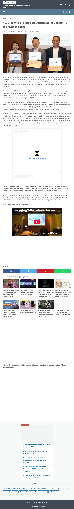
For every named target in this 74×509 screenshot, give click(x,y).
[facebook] (61, 5)
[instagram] (69, 5)
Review (64, 488)
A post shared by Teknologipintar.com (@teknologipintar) (37, 182)
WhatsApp (23, 492)
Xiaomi (7, 492)
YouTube (33, 492)
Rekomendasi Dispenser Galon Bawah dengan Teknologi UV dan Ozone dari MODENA (35, 460)
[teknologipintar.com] (10, 2)
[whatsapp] (62, 271)
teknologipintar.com (39, 506)
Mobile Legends (44, 488)
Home (28, 502)
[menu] (4, 12)
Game (16, 488)
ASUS (25, 488)
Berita (7, 488)
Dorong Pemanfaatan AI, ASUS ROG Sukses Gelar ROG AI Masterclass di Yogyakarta (34, 469)
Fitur (33, 488)
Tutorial (55, 488)
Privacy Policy (36, 502)
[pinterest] (45, 271)
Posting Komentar (34, 31)
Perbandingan (44, 492)
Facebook (55, 492)
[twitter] (65, 5)
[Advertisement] (37, 251)
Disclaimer (44, 502)
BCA (15, 492)
